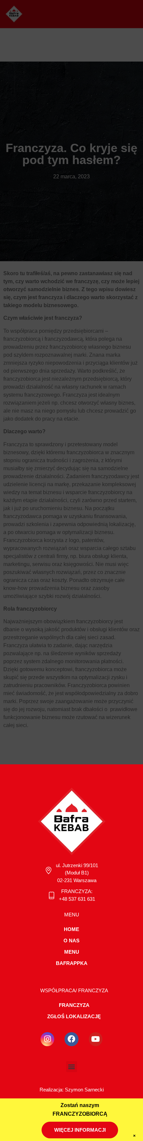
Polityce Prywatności (50, 1025)
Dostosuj (71, 1080)
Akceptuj (71, 1044)
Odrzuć (71, 1062)
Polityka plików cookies (49, 1095)
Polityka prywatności (93, 1095)
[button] (133, 946)
